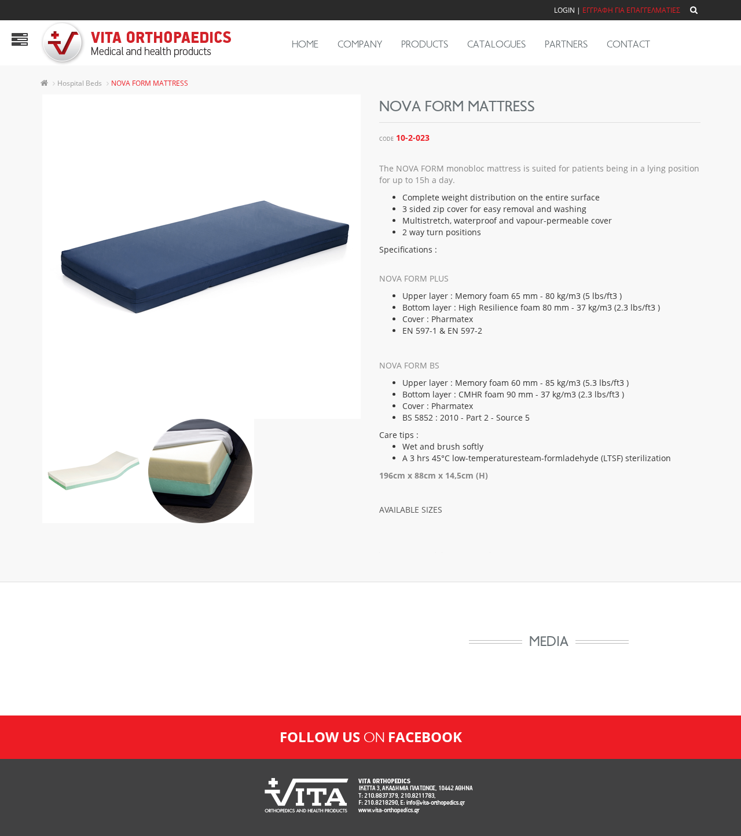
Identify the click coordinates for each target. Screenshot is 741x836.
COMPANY (360, 44)
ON (371, 737)
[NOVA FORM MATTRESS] (201, 256)
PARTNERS (566, 44)
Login (564, 10)
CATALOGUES (496, 44)
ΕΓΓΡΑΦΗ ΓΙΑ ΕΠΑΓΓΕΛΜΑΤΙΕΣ (631, 10)
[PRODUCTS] (20, 42)
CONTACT (628, 44)
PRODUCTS (424, 44)
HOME (305, 44)
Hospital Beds (79, 83)
